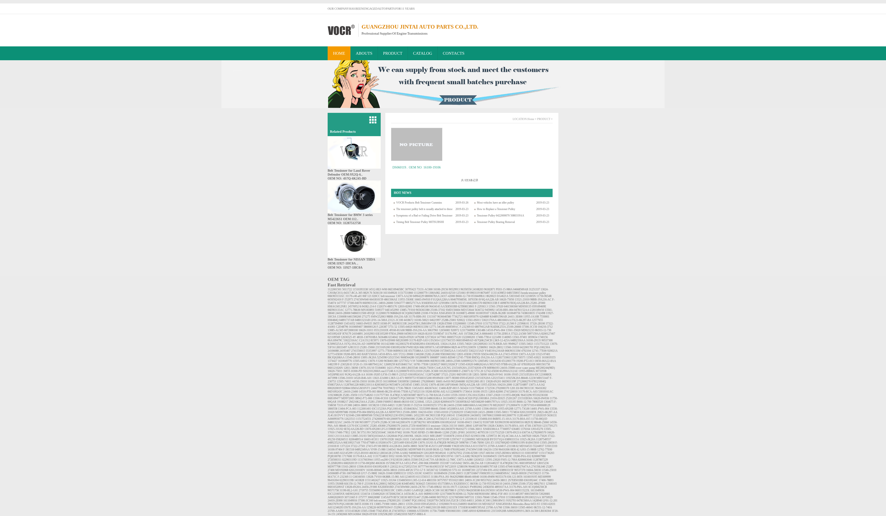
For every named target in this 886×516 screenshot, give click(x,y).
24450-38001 (410, 446)
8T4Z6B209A (417, 343)
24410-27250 (408, 425)
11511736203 (546, 453)
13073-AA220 (527, 354)
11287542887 (432, 374)
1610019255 (430, 405)
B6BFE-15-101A (502, 418)
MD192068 (341, 470)
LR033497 (341, 347)
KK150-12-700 (352, 483)
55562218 (378, 415)
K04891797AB (488, 466)
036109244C (531, 480)
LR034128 (385, 453)
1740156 (543, 337)
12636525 (346, 337)
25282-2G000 (432, 354)
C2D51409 (398, 442)
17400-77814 (483, 337)
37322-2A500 (518, 333)
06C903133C (527, 388)
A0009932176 (469, 361)
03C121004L (417, 401)
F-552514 (416, 405)
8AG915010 (488, 490)
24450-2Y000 (369, 487)
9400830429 (416, 453)
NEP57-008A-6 (416, 514)
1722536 (490, 388)
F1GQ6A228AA (440, 299)
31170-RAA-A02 (362, 456)
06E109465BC (396, 289)
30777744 (423, 466)
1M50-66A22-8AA (545, 361)
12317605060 (456, 497)
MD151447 (414, 497)
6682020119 (350, 463)
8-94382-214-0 (367, 306)
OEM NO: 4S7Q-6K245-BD (347, 178)
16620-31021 (421, 436)
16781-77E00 (420, 364)
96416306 (504, 449)
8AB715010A (369, 354)
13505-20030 (547, 442)
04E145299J (392, 310)
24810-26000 (385, 303)
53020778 (432, 500)
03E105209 (381, 333)
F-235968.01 (522, 323)
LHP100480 (444, 446)
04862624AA (481, 364)
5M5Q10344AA (376, 436)
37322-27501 (357, 446)
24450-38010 (389, 470)
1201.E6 (514, 388)
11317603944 (365, 459)
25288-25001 (448, 320)
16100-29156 (440, 289)
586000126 (369, 326)
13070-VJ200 (375, 361)
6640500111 (423, 425)
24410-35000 (507, 367)
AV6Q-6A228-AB (488, 299)
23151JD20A (526, 374)
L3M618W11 (498, 500)
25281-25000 (375, 401)
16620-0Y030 (369, 514)
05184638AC (411, 408)
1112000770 (421, 292)
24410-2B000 (342, 313)
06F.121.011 (403, 429)
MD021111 (518, 453)
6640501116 (475, 504)
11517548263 (365, 395)
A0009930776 (336, 418)
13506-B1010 (364, 466)
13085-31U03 (359, 436)
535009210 (445, 470)
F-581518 (348, 449)
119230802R (335, 395)
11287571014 (528, 405)
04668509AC (502, 473)
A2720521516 (409, 466)
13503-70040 (482, 497)
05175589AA (445, 483)
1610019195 (530, 476)
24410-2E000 (335, 500)
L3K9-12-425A (501, 340)
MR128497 (436, 436)
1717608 (347, 456)
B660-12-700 (524, 401)
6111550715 (480, 446)
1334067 (406, 500)
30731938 (540, 371)
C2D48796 (342, 326)
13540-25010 (549, 470)
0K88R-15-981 (390, 476)
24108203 (477, 289)
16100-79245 (410, 432)
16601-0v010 (443, 381)
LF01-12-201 (550, 500)
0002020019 (334, 388)
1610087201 (469, 470)
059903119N (517, 442)
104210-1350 (490, 449)
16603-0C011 (371, 439)
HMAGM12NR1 (337, 306)
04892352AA (335, 442)
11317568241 (476, 388)
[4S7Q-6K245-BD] (354, 167)
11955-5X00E (406, 299)
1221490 (496, 337)
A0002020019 (336, 497)
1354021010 (400, 514)
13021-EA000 (380, 378)
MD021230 (391, 415)
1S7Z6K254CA (472, 333)
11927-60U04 (486, 453)
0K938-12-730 (478, 483)
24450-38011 (499, 480)
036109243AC (416, 374)
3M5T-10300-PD (352, 371)
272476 (375, 422)
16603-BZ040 (447, 357)
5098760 (464, 442)
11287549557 (543, 439)
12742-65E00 (491, 371)
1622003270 (402, 343)
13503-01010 (441, 412)
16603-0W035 (364, 323)
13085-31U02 (420, 384)
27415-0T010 (510, 354)
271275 (366, 316)
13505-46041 (525, 507)
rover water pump (525, 367)
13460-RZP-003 (448, 388)
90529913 (454, 289)
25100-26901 (410, 412)
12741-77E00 (539, 350)
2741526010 (511, 391)
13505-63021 (533, 357)
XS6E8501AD (429, 303)
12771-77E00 (384, 350)
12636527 (434, 364)
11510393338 (360, 289)
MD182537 (488, 504)
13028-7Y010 (374, 476)
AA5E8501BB (449, 306)
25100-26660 (513, 326)
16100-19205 (373, 374)
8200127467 (548, 333)
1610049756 (513, 313)
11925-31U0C (414, 473)
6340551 (428, 473)
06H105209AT (336, 487)
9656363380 (423, 310)
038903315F (507, 470)
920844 (346, 388)
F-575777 (361, 497)
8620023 (491, 296)
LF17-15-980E (369, 473)
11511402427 (372, 480)
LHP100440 (451, 384)
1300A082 (434, 292)
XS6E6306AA (491, 429)
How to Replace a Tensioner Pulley (496, 209)
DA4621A (502, 296)
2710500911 (418, 456)
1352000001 (460, 323)
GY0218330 (395, 459)
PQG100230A (542, 347)
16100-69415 (464, 422)
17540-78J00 (476, 442)
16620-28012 (496, 347)
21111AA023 (342, 436)
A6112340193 (408, 476)
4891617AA (501, 487)
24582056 (488, 487)
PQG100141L (395, 408)
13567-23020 (493, 395)
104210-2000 (504, 384)
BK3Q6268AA (336, 357)
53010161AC (545, 391)
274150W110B (474, 449)
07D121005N (468, 347)
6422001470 (403, 422)
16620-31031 (402, 439)
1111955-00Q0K (510, 395)
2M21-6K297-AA (547, 412)
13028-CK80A (495, 425)
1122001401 (364, 408)
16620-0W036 (541, 398)
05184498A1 (478, 296)
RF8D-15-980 (426, 432)
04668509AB (520, 289)
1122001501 (334, 289)
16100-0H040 (374, 470)
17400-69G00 (420, 306)
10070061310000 (491, 415)
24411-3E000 (515, 316)
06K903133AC (336, 296)
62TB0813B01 (466, 306)
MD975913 (395, 412)
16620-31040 (385, 473)
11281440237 (491, 463)
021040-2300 (353, 415)
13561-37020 (495, 306)
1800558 (332, 408)
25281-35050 (350, 395)
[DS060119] (416, 144)
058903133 (399, 473)
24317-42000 (447, 296)
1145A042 (456, 463)
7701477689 (368, 442)
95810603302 (448, 354)
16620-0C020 (465, 398)
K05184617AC (404, 364)
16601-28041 (465, 425)
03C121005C (362, 425)
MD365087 (409, 395)
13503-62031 (548, 504)
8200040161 (484, 511)
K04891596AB (498, 316)
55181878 (448, 436)
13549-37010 (474, 323)
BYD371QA (497, 439)
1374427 (332, 361)
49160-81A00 (397, 330)
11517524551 (363, 418)
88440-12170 (346, 425)
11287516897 (520, 384)
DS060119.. (400, 167)
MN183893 (367, 310)
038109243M (398, 347)
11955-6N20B (505, 408)
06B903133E (400, 350)
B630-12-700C (447, 459)
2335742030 (474, 367)
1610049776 (345, 361)
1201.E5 (489, 442)
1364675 (549, 401)
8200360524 (382, 384)
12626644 (391, 436)
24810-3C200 (472, 480)
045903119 (410, 333)
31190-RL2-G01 (348, 490)
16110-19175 (450, 487)
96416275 (461, 429)
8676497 (485, 292)
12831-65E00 (463, 354)
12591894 (443, 303)
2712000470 (513, 405)
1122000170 (382, 313)
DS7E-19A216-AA (355, 507)
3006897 (434, 357)
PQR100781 (334, 456)
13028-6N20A (353, 487)
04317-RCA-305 (353, 292)
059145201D (467, 378)
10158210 (373, 405)
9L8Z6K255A (498, 326)
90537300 (547, 340)
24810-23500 (453, 361)
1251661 (461, 292)
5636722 (479, 310)
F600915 (388, 401)
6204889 (484, 316)
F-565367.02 (431, 470)
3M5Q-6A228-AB (469, 384)
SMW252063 (378, 316)
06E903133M (420, 326)
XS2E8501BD (386, 487)
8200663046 (525, 459)
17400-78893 (546, 480)
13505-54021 (526, 343)
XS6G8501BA (504, 504)
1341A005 (333, 453)
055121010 (416, 371)
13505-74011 (344, 381)
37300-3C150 (529, 326)
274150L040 (538, 466)
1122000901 (469, 439)
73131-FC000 (344, 405)
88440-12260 (441, 432)
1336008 (342, 316)
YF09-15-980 (378, 449)
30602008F (374, 497)
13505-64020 (405, 326)
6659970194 (384, 507)
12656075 (394, 398)
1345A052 (349, 323)
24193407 (344, 350)
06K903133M (513, 350)
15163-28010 (348, 466)
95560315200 (424, 378)
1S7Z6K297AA (394, 463)
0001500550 (531, 493)
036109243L (433, 343)
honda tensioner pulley (533, 292)
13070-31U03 (425, 442)
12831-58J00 (479, 374)
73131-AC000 (425, 289)
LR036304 (545, 511)
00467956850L (458, 299)
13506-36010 (510, 507)
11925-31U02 (335, 429)
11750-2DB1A (502, 333)
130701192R (387, 439)
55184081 (380, 367)
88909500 (366, 415)
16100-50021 (421, 320)
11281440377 (524, 415)
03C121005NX (336, 493)
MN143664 (354, 514)
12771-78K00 (352, 310)
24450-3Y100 (351, 422)
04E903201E (352, 493)
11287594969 (335, 323)
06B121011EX (449, 507)
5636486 (383, 337)
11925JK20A (513, 378)
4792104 (526, 350)
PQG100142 (419, 500)
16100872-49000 (465, 313)
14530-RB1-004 (504, 310)
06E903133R (399, 323)
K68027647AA (521, 466)
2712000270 (524, 381)
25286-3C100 (387, 422)
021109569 (334, 337)
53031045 (514, 296)
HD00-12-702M (464, 493)
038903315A (512, 439)
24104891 (357, 333)
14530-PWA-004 (504, 490)
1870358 (473, 299)
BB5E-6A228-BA (392, 446)
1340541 (391, 449)
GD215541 (393, 357)
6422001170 (485, 405)
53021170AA (489, 320)
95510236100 (540, 395)
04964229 (418, 296)
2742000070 (379, 418)
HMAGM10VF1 (360, 388)
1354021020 (470, 412)
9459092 (490, 310)
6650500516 (517, 422)
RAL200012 (380, 483)
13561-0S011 (473, 320)
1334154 (365, 493)
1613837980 (447, 490)
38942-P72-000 (363, 398)
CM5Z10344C (378, 432)
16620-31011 (366, 330)
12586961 (482, 347)
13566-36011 (474, 429)
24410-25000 (510, 483)
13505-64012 (360, 361)
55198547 (438, 333)
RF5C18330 (400, 497)
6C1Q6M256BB (411, 313)
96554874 (394, 384)
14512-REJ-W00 (377, 289)
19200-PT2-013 (525, 361)
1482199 (332, 364)
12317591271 (549, 425)
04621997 (435, 320)
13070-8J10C (504, 456)
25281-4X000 (378, 425)
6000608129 (543, 405)
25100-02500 (470, 453)
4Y (354, 337)
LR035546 (412, 367)
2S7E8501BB (515, 480)
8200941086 (408, 418)
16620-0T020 (406, 337)
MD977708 (334, 466)
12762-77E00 (544, 449)
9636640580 (444, 316)
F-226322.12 (455, 418)
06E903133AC (336, 310)
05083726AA (335, 384)
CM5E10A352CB (448, 500)
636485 (516, 429)
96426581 (402, 449)
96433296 (526, 395)
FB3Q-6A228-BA (519, 303)
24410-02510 (448, 292)
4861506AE (390, 299)
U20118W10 (537, 310)
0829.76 (367, 292)
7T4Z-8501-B (383, 511)
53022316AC (350, 340)
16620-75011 (335, 371)
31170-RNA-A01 (514, 425)
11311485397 (516, 493)
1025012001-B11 (475, 381)
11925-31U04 (388, 480)
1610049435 (490, 456)
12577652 (404, 361)
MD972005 (347, 398)
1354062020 (378, 493)
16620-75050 (506, 299)
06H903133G (370, 303)
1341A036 (495, 361)
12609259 (389, 364)
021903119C (388, 490)
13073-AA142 (537, 384)
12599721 (491, 436)
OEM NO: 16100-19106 (425, 167)
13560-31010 (511, 347)
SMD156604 (453, 310)
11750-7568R (437, 511)
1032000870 (422, 357)
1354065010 (404, 480)
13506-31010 (345, 378)
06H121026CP (449, 364)
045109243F (335, 333)
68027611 (539, 483)
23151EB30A (525, 398)
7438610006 (423, 361)
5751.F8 (365, 432)
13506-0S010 (489, 408)
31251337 (534, 289)
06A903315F (436, 466)
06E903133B (490, 303)
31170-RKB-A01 (498, 343)
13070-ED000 (387, 340)
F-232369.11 (345, 476)
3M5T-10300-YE (363, 504)
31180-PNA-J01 (440, 476)
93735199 (443, 439)
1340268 (419, 354)
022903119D (349, 459)
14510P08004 (443, 347)
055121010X (381, 330)
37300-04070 (354, 303)
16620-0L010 (424, 333)
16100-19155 (480, 391)
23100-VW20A (429, 313)
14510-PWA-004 (495, 330)
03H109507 (531, 453)
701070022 (389, 388)
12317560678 (447, 493)
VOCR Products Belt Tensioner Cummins (419, 202)
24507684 (411, 507)
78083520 (537, 401)
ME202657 (499, 405)
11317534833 (380, 456)
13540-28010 (352, 357)
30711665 (349, 497)
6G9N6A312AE (509, 371)
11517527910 (490, 323)
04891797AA (492, 401)
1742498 (540, 313)
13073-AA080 (465, 459)
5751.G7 (418, 470)
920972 (455, 330)
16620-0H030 (519, 473)
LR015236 (543, 463)
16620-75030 (426, 367)
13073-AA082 (462, 456)
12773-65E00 (335, 354)
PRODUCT (392, 53)
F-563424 (463, 388)
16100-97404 (335, 449)
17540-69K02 (434, 487)
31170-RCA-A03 (528, 391)
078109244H (457, 449)
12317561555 (447, 340)
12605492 (482, 361)
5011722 (347, 289)
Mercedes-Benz (521, 504)
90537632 (486, 480)
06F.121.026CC (371, 296)
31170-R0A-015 (521, 418)
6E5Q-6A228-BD (354, 429)
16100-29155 (375, 381)
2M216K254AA (358, 401)
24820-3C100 (432, 490)
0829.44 (455, 347)
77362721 (457, 316)
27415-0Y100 (373, 446)
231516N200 (382, 347)
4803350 (431, 480)
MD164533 (525, 446)
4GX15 (432, 446)
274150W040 (361, 299)
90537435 (494, 364)
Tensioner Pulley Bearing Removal (496, 222)
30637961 (432, 330)
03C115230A (379, 408)
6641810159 (376, 299)
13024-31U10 (449, 425)
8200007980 (539, 456)
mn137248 (387, 371)
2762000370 (393, 425)
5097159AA (534, 333)
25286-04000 (428, 497)
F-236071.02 (466, 371)
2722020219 (456, 412)
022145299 (346, 453)
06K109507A (426, 347)
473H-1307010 (533, 425)
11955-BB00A (526, 371)
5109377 (379, 310)
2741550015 (358, 350)
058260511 (342, 439)
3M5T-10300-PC (382, 323)
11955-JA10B (531, 316)
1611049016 (350, 500)
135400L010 (485, 418)
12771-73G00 (522, 408)
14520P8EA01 (336, 374)
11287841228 (351, 384)
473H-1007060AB (349, 473)
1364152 (477, 422)
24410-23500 (454, 405)
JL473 (421, 507)
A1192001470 (383, 442)
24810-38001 (360, 405)
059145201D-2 (429, 504)
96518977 (365, 422)
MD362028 (482, 439)
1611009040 (390, 381)
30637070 (333, 504)
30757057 (442, 480)
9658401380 (391, 361)
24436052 (475, 415)
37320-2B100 (537, 323)
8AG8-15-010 (442, 395)
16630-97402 (394, 432)
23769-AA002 (400, 453)
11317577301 (381, 395)
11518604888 (513, 497)
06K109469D (431, 463)
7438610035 (528, 313)
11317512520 (496, 432)
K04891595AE (476, 507)
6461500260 (354, 316)
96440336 (473, 466)
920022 (461, 320)
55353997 (371, 350)
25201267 (511, 398)
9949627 (513, 343)
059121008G (405, 415)
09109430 (437, 378)
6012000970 (393, 418)
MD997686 (341, 412)
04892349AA (362, 449)
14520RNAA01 (455, 408)
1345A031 (418, 388)
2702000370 (502, 388)
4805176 (392, 306)
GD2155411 (498, 378)
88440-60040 (471, 476)
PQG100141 (448, 415)
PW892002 (476, 487)
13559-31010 (457, 395)
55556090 (374, 490)
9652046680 (458, 381)
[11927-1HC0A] (354, 256)
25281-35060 (367, 347)
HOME (339, 53)
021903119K (478, 436)
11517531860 (405, 292)
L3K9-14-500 (531, 511)
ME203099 (402, 340)
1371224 (345, 446)
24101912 (471, 432)
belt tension (380, 500)
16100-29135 (533, 340)
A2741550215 (439, 418)
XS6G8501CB (447, 313)
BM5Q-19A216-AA (483, 357)
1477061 (441, 337)
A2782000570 (538, 432)
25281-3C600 (430, 371)
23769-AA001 (336, 511)
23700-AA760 (494, 507)
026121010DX (528, 412)
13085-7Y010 (407, 310)
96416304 (333, 480)
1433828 (359, 480)
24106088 (333, 350)
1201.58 (355, 432)
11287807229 (540, 459)
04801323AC (335, 422)
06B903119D (431, 493)
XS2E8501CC (461, 483)
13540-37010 (497, 497)
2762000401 (428, 381)
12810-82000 (495, 391)
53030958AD (462, 401)
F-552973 (347, 299)
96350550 (466, 289)
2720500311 (334, 459)
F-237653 (460, 490)
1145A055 (462, 350)
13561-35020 (513, 330)
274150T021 (399, 511)
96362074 (476, 456)
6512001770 (508, 361)
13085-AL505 (335, 330)
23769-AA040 (496, 446)
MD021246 (394, 483)
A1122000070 (401, 371)
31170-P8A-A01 (518, 487)
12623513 (349, 418)
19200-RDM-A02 (435, 391)
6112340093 (460, 504)
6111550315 (423, 476)
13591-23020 (492, 459)
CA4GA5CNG (442, 367)
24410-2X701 (418, 487)
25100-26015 (455, 473)
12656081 (444, 330)
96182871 (489, 289)
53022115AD (476, 350)
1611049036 (537, 490)
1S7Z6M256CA (394, 493)
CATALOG (422, 53)
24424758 (413, 323)
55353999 (424, 408)
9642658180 (473, 490)
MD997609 (414, 449)
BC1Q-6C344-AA (508, 436)
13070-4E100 (436, 384)
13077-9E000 (451, 378)
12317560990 (467, 330)
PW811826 (412, 347)
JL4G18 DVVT (336, 415)
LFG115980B (388, 429)
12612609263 (480, 343)
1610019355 (549, 357)
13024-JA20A (448, 343)
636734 (526, 432)
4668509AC (452, 326)
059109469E (539, 306)
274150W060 (402, 487)
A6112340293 (336, 507)
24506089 (333, 473)
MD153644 (467, 310)
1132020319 (539, 415)
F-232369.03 (467, 326)
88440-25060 (541, 422)
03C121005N (528, 296)
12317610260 (431, 350)
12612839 (428, 453)
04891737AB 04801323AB (354, 320)
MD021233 (527, 330)
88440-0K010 (401, 401)
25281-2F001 (457, 432)
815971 (375, 340)
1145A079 (387, 497)
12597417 (455, 439)
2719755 (363, 490)
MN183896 (433, 422)
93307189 (488, 422)
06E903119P (509, 381)
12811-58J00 (351, 367)
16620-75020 (539, 436)
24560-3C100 (482, 500)
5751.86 (441, 405)
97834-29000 (396, 333)
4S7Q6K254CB (483, 340)
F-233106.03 (470, 418)
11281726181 (403, 405)
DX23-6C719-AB (429, 459)
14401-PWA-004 (539, 408)
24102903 (369, 333)
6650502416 (334, 299)
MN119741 (447, 456)
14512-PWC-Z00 (413, 463)
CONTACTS (453, 53)
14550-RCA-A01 (413, 493)
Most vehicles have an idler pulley (495, 202)
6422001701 (526, 347)
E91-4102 (493, 470)
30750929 (547, 497)
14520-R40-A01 (362, 378)
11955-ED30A (488, 384)
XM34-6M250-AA (491, 354)
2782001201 (394, 500)
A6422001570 (474, 303)
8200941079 (448, 401)
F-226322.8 (394, 466)
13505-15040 (367, 511)
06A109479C (335, 340)
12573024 (430, 337)
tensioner (436, 425)
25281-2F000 (537, 303)
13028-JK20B (498, 313)
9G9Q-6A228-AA (355, 374)
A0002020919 (515, 511)
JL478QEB (440, 442)
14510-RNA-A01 (388, 354)
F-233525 (402, 374)
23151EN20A (482, 378)
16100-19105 (511, 374)
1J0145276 (537, 429)
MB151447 (542, 378)
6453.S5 (535, 504)
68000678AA (432, 296)
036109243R (380, 466)
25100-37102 (437, 310)
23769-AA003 (473, 408)
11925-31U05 (508, 401)
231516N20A (459, 367)
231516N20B (498, 511)
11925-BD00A (502, 453)
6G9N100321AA (531, 497)
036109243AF (448, 422)
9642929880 (457, 476)
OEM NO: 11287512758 (344, 223)
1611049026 (390, 292)
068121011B (433, 507)
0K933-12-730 (543, 330)
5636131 (552, 415)
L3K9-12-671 (396, 378)
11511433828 (352, 511)
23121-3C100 (395, 320)
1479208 (419, 337)
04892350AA (517, 340)
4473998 (332, 378)
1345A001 (416, 439)
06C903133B (432, 415)
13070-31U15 (458, 303)
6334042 (393, 337)
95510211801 (456, 480)
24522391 (419, 415)
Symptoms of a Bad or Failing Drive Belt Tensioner (424, 215)
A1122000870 (454, 391)
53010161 (431, 483)
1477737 (341, 303)
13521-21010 (522, 299)
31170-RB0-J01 (417, 316)
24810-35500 (410, 459)
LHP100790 (480, 425)
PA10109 (427, 449)
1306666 (411, 511)
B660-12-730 (463, 296)
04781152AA (521, 310)
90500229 (452, 442)
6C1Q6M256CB (537, 487)
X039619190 (502, 422)
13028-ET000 (444, 323)
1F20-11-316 (360, 364)
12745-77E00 (463, 357)
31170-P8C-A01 (454, 333)
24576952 (353, 306)
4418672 (408, 320)
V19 (412, 361)
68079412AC (375, 364)
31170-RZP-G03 (418, 340)
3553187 (444, 463)
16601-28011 (397, 504)
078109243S (528, 364)
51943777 (399, 303)
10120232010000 (448, 371)
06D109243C (335, 391)
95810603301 (453, 511)
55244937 (538, 446)
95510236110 (494, 483)
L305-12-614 (418, 480)
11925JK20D (385, 514)
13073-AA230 (404, 296)
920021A (552, 350)
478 (484, 367)
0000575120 (454, 337)
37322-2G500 (506, 323)
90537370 (519, 470)
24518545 (406, 384)
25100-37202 (525, 483)
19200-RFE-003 (352, 354)
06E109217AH (351, 442)
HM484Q (333, 320)
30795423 (410, 289)
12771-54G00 (437, 326)
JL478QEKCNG (509, 463)
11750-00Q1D (539, 418)
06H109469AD (464, 340)
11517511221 (541, 343)
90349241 (440, 453)
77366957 (505, 429)
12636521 (479, 459)
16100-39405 (433, 429)
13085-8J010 (468, 511)
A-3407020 (525, 436)
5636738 (423, 446)
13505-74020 (464, 343)
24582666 (341, 514)
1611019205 (418, 429)
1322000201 (468, 337)
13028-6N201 (493, 381)
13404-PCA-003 (347, 408)
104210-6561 (425, 412)
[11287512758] (354, 212)
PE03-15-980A (504, 289)
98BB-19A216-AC (540, 299)
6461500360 (511, 306)
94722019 (450, 466)
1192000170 (445, 504)
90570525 (442, 497)
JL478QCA (396, 395)
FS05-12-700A (509, 459)
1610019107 (482, 313)
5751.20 (478, 371)
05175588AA (415, 350)
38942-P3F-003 (499, 493)
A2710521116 (417, 391)
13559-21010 (413, 504)
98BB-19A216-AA (416, 330)
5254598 (382, 357)
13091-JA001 (403, 490)
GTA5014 (434, 340)
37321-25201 (448, 374)
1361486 (480, 330)
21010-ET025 (462, 436)
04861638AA (434, 398)
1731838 (463, 507)
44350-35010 (359, 381)
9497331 (469, 497)
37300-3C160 (365, 500)
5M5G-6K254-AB (473, 463)
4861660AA (504, 320)
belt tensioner (388, 296)
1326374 (381, 306)
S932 (392, 456)
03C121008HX (543, 374)
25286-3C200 (423, 418)
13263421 (463, 487)
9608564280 (407, 357)
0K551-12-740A (543, 507)
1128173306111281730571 (510, 357)
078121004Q (538, 381)
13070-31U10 (366, 367)
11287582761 (418, 422)
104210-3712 (545, 326)
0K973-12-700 (425, 395)
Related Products (343, 131)
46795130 (482, 432)
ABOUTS (364, 53)
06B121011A (366, 384)
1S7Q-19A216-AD (354, 343)
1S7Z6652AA (447, 350)
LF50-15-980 (388, 374)
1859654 (532, 337)
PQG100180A (481, 398)
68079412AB (482, 326)
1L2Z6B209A (335, 463)
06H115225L (522, 490)
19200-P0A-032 (522, 456)
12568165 (551, 483)
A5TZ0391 (423, 511)
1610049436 (440, 473)
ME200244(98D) (545, 367)
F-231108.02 (511, 446)
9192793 (511, 500)
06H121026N (335, 367)
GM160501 (359, 476)
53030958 (403, 381)
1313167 (432, 316)
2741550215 (534, 473)
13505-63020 (465, 364)
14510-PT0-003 (367, 391)
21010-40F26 (405, 470)
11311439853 (498, 292)
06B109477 (334, 398)
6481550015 (514, 292)
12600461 (414, 381)
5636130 (378, 292)
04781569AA (524, 500)
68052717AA (413, 303)
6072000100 (351, 330)
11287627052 (454, 453)
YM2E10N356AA (462, 446)
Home (530, 119)
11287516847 (471, 473)
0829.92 (528, 422)
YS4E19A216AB (494, 350)
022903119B (346, 480)
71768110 (420, 398)
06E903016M (482, 493)
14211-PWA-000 (396, 367)
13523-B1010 (360, 453)
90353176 (500, 476)
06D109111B (464, 374)
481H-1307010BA (367, 337)
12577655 (537, 320)
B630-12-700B (441, 449)
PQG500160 (408, 398)
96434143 (434, 306)
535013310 (551, 446)
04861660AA (470, 405)
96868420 (395, 313)
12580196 (462, 466)
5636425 (420, 483)
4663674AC (431, 388)
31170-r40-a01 (353, 296)
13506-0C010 (380, 398)
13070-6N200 (372, 429)
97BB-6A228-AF (511, 364)
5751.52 (392, 326)
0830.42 (514, 449)
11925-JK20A (527, 439)
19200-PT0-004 (357, 412)
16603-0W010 (422, 299)
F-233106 (367, 483)
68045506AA (429, 439)
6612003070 (448, 429)
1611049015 (450, 398)
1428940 (537, 500)
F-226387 (382, 326)
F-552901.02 (398, 507)
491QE (371, 313)
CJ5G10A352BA (475, 395)
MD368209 (477, 401)
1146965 (507, 337)
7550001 (544, 316)
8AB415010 (532, 442)
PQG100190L (406, 436)
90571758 (333, 490)
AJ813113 (353, 347)
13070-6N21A (513, 432)
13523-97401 (543, 354)
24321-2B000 (485, 412)
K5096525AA (335, 343)
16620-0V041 (495, 374)
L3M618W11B (427, 323)
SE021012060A (371, 371)
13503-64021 (387, 405)
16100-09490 (487, 476)
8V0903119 (473, 292)
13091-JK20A (368, 357)
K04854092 (408, 483)
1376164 (525, 429)
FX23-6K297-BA (521, 320)
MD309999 (544, 476)
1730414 (467, 391)
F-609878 (503, 303)
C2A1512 (364, 340)
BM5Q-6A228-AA (377, 412)
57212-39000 (405, 354)
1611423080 (388, 343)
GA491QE (418, 490)
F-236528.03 (345, 364)
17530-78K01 (403, 388)
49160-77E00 (400, 391)
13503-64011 (466, 500)
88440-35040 (438, 408)
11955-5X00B (336, 483)
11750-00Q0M (366, 463)
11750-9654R (544, 296)
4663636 (380, 463)
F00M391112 (487, 473)
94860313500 (358, 313)
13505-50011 (501, 412)
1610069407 (356, 326)
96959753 (410, 378)
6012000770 (509, 415)
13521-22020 (432, 401)
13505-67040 (505, 466)
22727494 (481, 470)
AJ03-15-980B (528, 449)
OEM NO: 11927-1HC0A (345, 267)
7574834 (514, 412)
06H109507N (471, 316)
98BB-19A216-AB (397, 316)
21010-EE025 (497, 398)
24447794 (376, 388)
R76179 (346, 333)
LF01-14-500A (379, 320)
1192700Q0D (502, 442)
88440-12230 (528, 378)
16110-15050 (432, 456)
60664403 (487, 333)
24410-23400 (350, 391)
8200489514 (356, 439)
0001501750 (543, 364)
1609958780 (373, 343)
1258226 (371, 507)
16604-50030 (533, 470)
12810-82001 (405, 306)
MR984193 (493, 367)
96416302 (540, 388)
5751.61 (456, 470)
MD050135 (524, 306)
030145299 (411, 442)
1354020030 (463, 415)
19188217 (342, 401)
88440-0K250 (384, 391)
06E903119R (437, 361)
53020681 (544, 493)
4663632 (374, 453)
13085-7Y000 (381, 504)
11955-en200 (380, 459)
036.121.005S (515, 476)
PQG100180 (346, 504)
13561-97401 (519, 337)
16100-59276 (402, 456)
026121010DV (357, 470)
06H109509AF (527, 463)
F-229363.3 (481, 306)
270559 (476, 354)
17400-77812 (342, 432)
